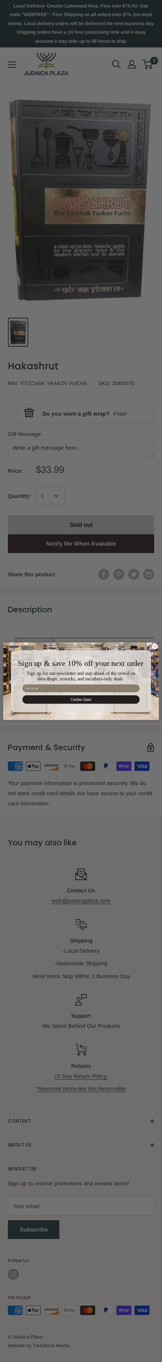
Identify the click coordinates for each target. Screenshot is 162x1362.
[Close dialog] (155, 646)
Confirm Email (81, 699)
